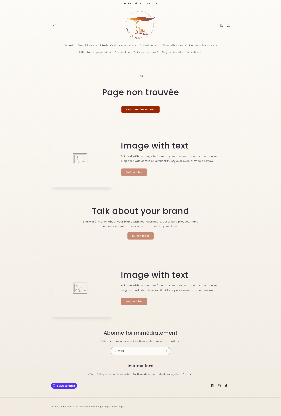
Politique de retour (144, 374)
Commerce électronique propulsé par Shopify (102, 406)
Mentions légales (169, 374)
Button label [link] (134, 172)
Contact (188, 374)
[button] (54, 25)
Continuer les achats (140, 109)
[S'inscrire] (166, 351)
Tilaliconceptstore (69, 406)
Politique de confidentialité (113, 374)
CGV (91, 374)
